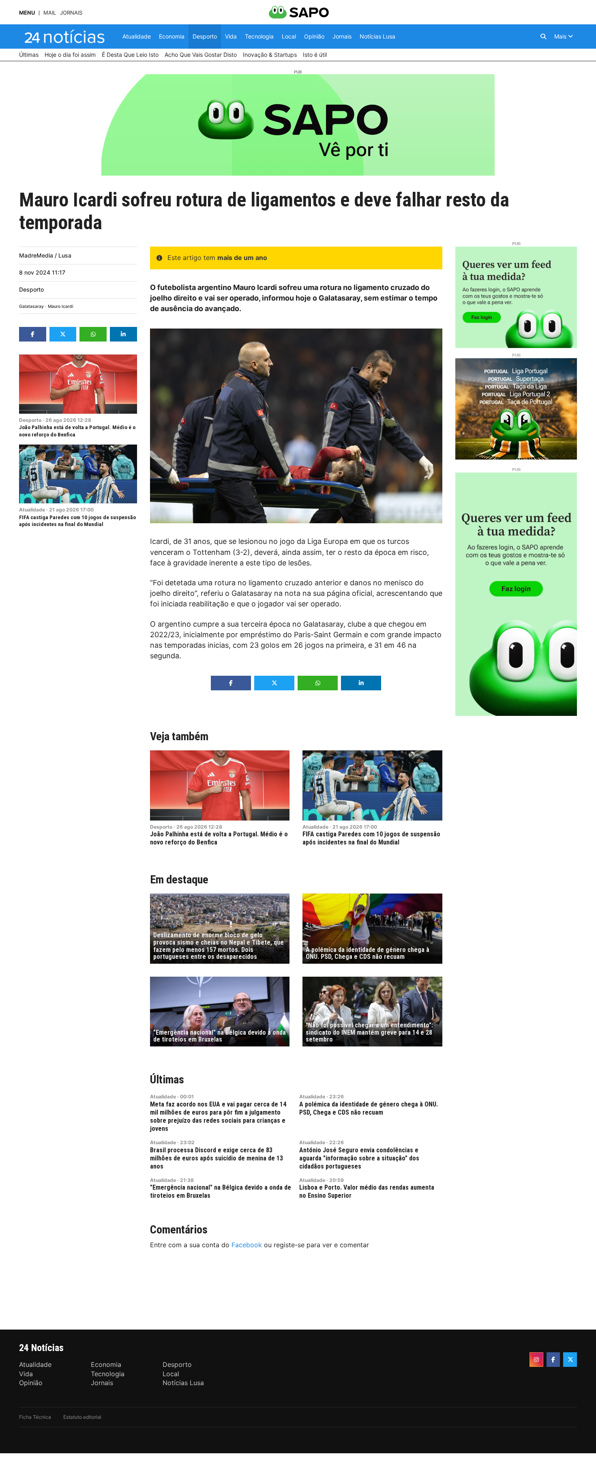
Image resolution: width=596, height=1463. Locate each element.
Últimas (167, 1079)
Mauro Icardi (60, 306)
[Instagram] (536, 1359)
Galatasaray (31, 306)
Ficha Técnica (35, 1417)
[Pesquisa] (543, 36)
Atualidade (32, 510)
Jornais (71, 12)
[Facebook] (553, 1359)
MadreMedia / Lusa (45, 255)
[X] (570, 1359)
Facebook (247, 1245)
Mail (49, 12)
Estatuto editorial (82, 1417)
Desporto (31, 289)
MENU (27, 12)
